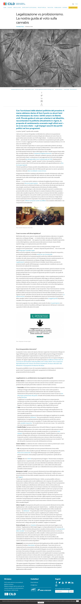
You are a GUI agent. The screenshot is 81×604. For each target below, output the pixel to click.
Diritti (29, 458)
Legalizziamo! (20, 262)
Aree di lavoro (17, 7)
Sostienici (64, 7)
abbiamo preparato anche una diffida (35, 200)
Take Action (50, 7)
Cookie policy (40, 602)
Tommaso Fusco (20, 26)
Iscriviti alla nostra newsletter (62, 588)
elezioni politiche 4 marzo (29, 89)
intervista (24, 397)
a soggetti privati (53, 298)
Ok (77, 601)
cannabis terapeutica (58, 89)
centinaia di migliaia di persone (42, 153)
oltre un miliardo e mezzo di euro (37, 171)
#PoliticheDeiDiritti (73, 89)
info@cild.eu (34, 585)
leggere (21, 477)
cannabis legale (66, 89)
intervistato (31, 545)
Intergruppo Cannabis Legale (27, 250)
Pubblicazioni (57, 7)
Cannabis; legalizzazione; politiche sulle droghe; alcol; (44, 89)
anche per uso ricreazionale (44, 254)
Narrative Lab (73, 7)
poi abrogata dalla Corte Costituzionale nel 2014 (39, 159)
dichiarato (33, 417)
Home (4, 7)
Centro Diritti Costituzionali (29, 7)
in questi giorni (55, 303)
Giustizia (33, 525)
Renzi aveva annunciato (24, 452)
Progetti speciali (42, 7)
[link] (73, 4)
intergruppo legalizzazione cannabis (17, 89)
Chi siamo (9, 7)
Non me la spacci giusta (31, 183)
